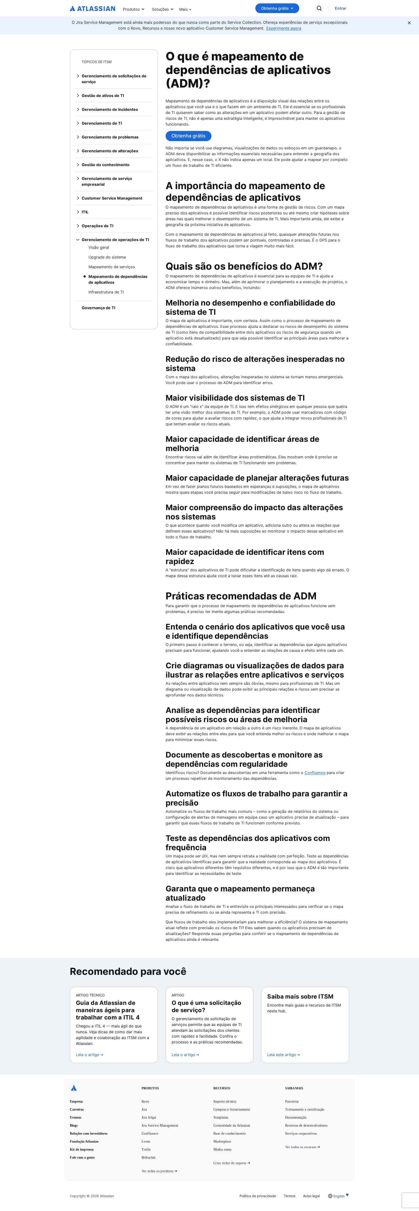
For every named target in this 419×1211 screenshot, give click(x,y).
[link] (340, 8)
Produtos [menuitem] (131, 9)
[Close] (409, 22)
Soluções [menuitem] (160, 9)
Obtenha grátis (275, 8)
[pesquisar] (319, 8)
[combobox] (333, 1196)
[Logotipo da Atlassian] (92, 8)
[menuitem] (185, 8)
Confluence (315, 772)
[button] (185, 8)
